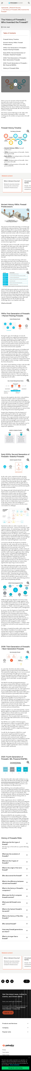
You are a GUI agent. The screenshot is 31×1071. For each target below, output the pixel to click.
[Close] (29, 1057)
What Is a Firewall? (6, 303)
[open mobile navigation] (2, 3)
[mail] (12, 981)
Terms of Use (5, 1054)
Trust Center (5, 1052)
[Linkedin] (7, 981)
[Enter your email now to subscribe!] (15, 1002)
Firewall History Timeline (11, 39)
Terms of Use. (16, 1008)
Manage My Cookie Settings (15, 1068)
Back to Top (26, 981)
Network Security (15, 7)
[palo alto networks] (15, 3)
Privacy (4, 1049)
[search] (29, 3)
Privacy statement (14, 1064)
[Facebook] (3, 981)
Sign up (6, 1012)
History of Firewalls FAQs (11, 68)
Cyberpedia (4, 7)
